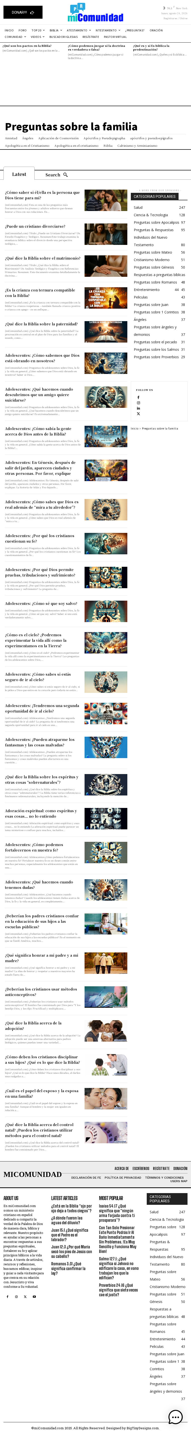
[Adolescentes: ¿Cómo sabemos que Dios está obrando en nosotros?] (106, 363)
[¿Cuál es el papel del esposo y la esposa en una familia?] (106, 1098)
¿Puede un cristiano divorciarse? (35, 226)
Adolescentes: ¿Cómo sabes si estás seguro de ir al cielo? (38, 677)
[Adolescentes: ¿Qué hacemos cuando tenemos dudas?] (106, 890)
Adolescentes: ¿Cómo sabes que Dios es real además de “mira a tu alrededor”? (42, 504)
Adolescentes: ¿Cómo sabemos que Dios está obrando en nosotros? (42, 358)
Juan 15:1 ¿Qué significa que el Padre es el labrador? (69, 1235)
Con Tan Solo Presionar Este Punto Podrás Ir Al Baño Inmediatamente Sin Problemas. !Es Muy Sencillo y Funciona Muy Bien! (118, 1239)
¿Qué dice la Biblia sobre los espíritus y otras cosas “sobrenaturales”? (41, 779)
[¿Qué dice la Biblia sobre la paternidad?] (106, 332)
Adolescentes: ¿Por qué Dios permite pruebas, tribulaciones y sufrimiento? (40, 572)
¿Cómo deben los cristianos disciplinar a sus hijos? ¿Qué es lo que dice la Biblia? (42, 1059)
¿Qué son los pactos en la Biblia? (26, 46)
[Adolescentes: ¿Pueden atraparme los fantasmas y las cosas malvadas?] (106, 747)
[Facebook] (138, 397)
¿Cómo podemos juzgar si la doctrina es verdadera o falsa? (96, 47)
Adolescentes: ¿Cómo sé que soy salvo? (41, 603)
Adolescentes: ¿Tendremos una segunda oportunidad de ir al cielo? (42, 708)
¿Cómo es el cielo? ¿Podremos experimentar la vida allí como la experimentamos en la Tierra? (35, 640)
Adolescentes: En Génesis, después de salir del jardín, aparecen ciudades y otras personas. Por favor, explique (40, 468)
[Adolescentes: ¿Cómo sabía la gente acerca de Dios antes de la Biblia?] (106, 436)
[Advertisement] (95, 93)
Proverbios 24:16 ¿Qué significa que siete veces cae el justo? (118, 1290)
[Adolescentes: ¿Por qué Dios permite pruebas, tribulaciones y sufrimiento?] (106, 577)
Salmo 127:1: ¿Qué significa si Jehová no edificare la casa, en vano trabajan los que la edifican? (119, 1268)
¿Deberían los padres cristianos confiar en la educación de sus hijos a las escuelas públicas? (42, 921)
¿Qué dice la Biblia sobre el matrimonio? (43, 258)
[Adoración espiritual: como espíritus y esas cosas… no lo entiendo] (106, 818)
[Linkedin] (138, 408)
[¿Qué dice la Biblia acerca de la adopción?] (106, 1031)
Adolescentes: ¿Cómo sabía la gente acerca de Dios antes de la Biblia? (38, 431)
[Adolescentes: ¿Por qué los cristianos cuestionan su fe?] (106, 543)
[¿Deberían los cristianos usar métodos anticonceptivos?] (106, 997)
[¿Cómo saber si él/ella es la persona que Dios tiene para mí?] (106, 200)
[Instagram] (138, 402)
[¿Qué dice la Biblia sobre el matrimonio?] (106, 266)
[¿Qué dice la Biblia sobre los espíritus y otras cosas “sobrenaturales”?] (106, 784)
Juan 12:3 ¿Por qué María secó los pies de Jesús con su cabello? (71, 1251)
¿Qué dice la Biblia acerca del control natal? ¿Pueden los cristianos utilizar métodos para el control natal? (39, 1130)
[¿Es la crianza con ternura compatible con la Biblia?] (106, 298)
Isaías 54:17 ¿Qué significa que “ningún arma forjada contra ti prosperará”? (117, 1213)
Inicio (135, 428)
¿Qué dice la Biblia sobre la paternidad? (41, 323)
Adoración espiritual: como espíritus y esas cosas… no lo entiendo (41, 813)
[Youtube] (34, 1297)
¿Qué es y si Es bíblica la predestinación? (151, 47)
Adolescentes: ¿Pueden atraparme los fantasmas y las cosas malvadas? (40, 742)
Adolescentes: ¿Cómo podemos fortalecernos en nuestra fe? (34, 847)
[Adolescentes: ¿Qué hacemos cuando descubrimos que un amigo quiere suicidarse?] (106, 397)
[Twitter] (138, 413)
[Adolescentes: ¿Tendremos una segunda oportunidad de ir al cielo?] (106, 713)
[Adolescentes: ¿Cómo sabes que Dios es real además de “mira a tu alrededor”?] (106, 509)
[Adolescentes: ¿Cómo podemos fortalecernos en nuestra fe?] (106, 852)
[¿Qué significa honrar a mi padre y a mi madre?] (106, 963)
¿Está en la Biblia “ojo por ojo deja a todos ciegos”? (71, 1208)
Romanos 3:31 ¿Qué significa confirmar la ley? (68, 1268)
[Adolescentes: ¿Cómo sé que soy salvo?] (106, 611)
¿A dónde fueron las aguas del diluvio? (66, 1220)
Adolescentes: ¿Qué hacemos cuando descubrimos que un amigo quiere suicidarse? (39, 395)
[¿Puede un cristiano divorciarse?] (106, 234)
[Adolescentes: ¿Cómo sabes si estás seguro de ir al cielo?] (106, 682)
